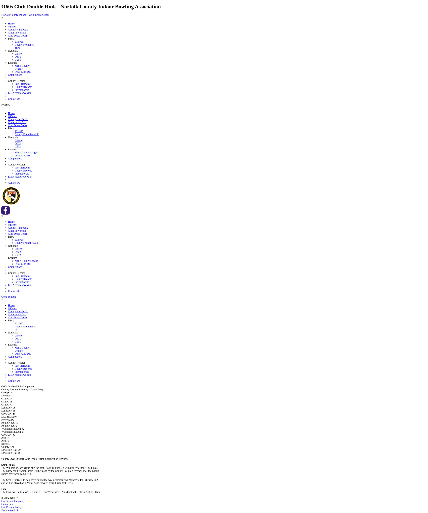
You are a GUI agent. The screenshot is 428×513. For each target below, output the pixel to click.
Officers (12, 26)
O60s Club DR (23, 71)
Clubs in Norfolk (17, 32)
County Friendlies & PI (27, 134)
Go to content (8, 296)
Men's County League (22, 67)
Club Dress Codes (17, 35)
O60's (18, 56)
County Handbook (18, 29)
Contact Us (14, 98)
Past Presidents (22, 83)
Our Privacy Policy (11, 507)
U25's (18, 59)
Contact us (7, 504)
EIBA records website (19, 92)
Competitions (15, 74)
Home (11, 23)
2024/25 (19, 41)
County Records (23, 86)
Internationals (22, 89)
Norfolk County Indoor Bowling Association (25, 14)
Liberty (18, 53)
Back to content (9, 510)
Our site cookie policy (13, 501)
